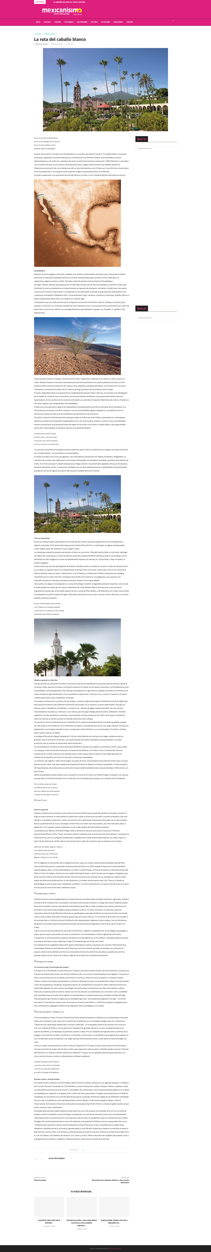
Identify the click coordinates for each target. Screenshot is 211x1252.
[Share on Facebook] (87, 1150)
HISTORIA (94, 22)
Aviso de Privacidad (115, 1248)
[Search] (175, 22)
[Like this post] (84, 1150)
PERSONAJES (68, 22)
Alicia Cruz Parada (41, 44)
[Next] (51, 2)
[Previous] (48, 2)
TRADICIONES (118, 22)
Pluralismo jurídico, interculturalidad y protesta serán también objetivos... (82, 1223)
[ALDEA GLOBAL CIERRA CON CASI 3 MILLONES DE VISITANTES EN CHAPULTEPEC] (114, 1207)
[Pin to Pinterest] (92, 1150)
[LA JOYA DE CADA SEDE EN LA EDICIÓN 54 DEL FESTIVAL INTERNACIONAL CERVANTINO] (49, 1207)
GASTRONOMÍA (82, 22)
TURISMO (57, 22)
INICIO (38, 22)
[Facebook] (163, 22)
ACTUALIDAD (105, 22)
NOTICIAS (47, 22)
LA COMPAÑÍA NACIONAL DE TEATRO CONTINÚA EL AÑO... (72, 2)
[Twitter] (166, 22)
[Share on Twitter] (89, 1150)
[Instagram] (168, 22)
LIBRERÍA (130, 22)
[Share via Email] (94, 1150)
